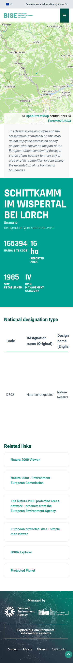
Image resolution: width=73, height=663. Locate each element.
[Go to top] (68, 654)
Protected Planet (23, 570)
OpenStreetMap (37, 116)
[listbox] (46, 4)
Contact (13, 649)
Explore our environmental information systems (36, 631)
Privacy (27, 649)
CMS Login (58, 649)
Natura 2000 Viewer (25, 460)
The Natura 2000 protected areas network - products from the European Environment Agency (35, 506)
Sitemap (42, 649)
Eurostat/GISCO (59, 121)
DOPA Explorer (21, 552)
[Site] (24, 15)
